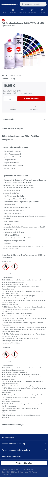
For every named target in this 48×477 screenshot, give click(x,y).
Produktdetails (8, 119)
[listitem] (24, 49)
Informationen (8, 437)
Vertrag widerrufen (24, 463)
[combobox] (33, 4)
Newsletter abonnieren (11, 456)
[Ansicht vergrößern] (24, 49)
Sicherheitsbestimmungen (13, 424)
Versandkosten (26, 93)
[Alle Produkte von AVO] (3, 20)
